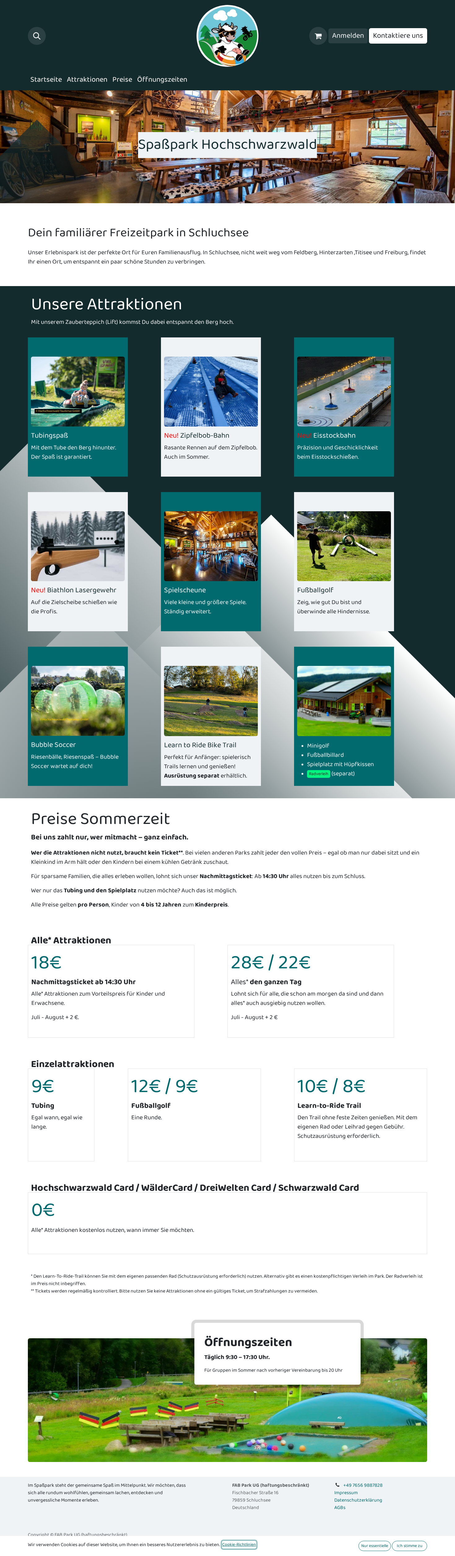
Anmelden (348, 36)
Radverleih (318, 773)
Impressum (346, 1493)
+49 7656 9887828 (363, 1485)
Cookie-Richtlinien (239, 1544)
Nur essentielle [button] (374, 1545)
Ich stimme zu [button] (409, 1545)
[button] (37, 36)
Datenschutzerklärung (358, 1500)
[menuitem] (46, 80)
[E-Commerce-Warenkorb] (318, 36)
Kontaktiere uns (398, 36)
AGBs (339, 1507)
